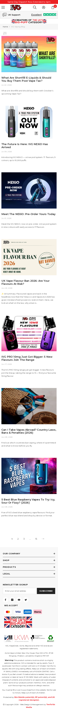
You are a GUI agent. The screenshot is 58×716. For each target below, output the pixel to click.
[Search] (35, 7)
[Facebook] (5, 599)
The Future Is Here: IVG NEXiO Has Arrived (24, 146)
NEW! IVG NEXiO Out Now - (29, 2)
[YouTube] (19, 599)
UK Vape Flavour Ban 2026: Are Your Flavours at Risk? (25, 282)
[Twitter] (25, 599)
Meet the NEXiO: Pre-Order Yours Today (28, 214)
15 (36, 539)
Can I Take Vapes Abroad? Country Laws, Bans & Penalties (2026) (28, 431)
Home (5, 27)
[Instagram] (12, 599)
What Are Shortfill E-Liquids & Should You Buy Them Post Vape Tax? (26, 79)
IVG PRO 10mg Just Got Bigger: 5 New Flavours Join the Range (27, 358)
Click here (36, 2)
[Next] (42, 538)
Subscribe (46, 591)
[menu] (3, 7)
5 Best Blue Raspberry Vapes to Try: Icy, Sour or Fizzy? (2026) (28, 501)
